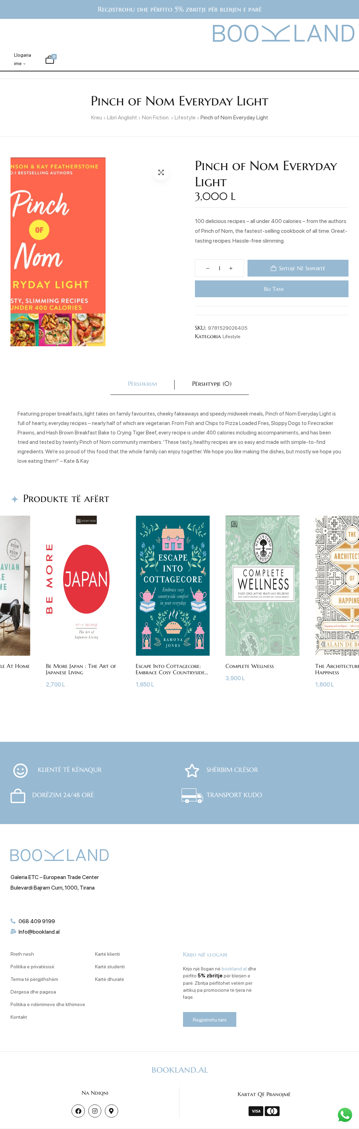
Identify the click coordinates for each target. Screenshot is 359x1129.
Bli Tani (273, 288)
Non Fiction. (156, 117)
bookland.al (234, 968)
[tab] (142, 385)
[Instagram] (94, 1110)
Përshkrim (142, 383)
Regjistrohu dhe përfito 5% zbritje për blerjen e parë (180, 9)
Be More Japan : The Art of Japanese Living (81, 669)
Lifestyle (185, 117)
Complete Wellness (249, 665)
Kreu (96, 117)
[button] (161, 172)
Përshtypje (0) (211, 383)
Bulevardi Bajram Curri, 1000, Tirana (53, 887)
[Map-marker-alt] (111, 1110)
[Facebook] (78, 1110)
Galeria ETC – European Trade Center (55, 876)
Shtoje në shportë (302, 268)
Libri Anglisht (122, 117)
